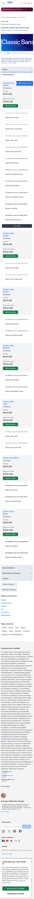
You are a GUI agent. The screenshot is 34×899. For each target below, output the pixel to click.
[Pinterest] (15, 831)
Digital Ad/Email (5, 615)
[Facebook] (21, 831)
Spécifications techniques (11, 573)
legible (23, 627)
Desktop (3, 600)
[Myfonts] (10, 4)
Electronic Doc (5, 612)
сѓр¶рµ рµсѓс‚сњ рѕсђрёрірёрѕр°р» (12, 634)
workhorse (26, 631)
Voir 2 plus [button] (17, 226)
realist (11, 631)
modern (4, 627)
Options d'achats (10, 106)
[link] (28, 3)
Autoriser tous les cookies (15, 888)
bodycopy (18, 631)
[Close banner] (30, 9)
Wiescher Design (12, 17)
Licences (5, 578)
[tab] (8, 53)
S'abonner (26, 826)
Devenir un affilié (7, 854)
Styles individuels (8, 568)
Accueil (3, 17)
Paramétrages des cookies (15, 894)
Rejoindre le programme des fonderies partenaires (17, 850)
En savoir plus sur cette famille (15, 62)
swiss (17, 627)
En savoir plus (5, 811)
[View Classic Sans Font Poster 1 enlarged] (17, 42)
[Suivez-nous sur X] (10, 831)
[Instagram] (4, 831)
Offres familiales (8, 75)
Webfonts (4, 606)
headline (4, 631)
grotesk (11, 627)
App (2, 609)
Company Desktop (6, 603)
